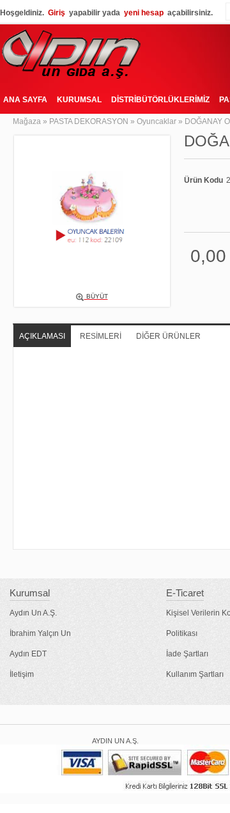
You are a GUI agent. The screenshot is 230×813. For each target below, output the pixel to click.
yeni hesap (144, 12)
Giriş (56, 12)
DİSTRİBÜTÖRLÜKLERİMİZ (160, 99)
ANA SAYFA (25, 99)
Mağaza (27, 121)
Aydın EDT (28, 653)
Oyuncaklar (156, 121)
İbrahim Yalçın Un (40, 633)
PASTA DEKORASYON (88, 121)
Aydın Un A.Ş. (33, 612)
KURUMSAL (79, 99)
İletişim (22, 674)
